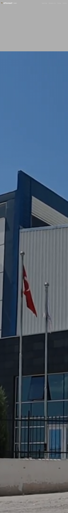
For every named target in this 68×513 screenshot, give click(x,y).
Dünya (59, 3)
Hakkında (44, 3)
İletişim (65, 3)
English (15, 3)
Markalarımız (52, 3)
